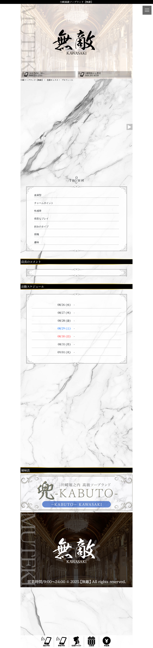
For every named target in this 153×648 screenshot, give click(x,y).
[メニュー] (147, 10)
